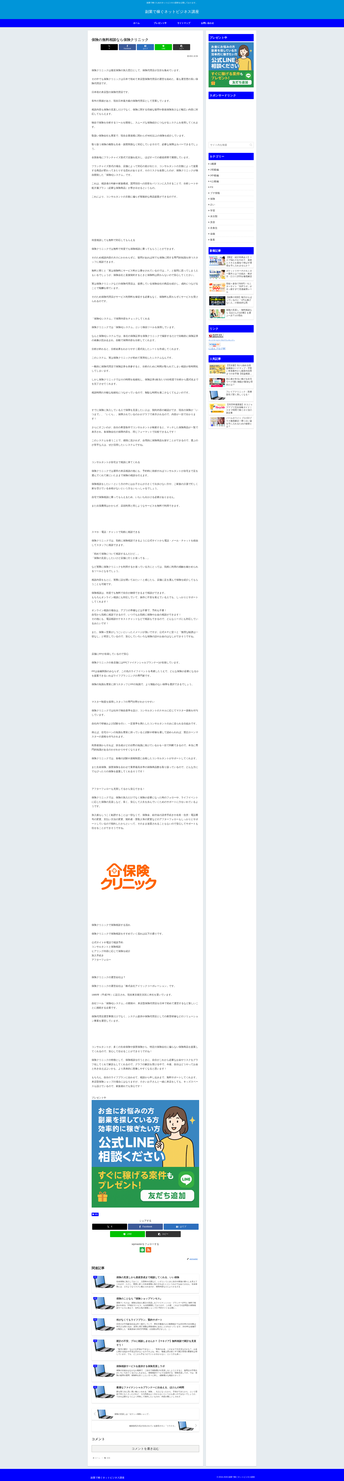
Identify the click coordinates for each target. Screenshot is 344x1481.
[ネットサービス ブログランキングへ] (216, 335)
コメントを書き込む (145, 1448)
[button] (181, 47)
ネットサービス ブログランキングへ (222, 340)
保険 (96, 1214)
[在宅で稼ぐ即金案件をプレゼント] (145, 1153)
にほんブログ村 (217, 348)
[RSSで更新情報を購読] (148, 1249)
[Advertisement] (231, 119)
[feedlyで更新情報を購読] (142, 1249)
